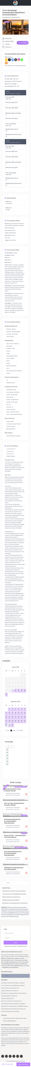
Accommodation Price (12, 76)
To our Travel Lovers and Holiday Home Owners (14, 894)
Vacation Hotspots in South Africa (10, 900)
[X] (15, 59)
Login (15, 942)
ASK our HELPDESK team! (9, 1021)
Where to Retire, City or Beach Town (11, 897)
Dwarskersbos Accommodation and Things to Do (13, 1008)
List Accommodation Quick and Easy (10, 1011)
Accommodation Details (13, 250)
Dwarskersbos (6, 17)
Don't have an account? (10, 946)
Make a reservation (23, 1064)
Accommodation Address (13, 220)
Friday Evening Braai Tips (7, 998)
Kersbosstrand (15, 17)
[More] (6, 62)
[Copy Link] (6, 59)
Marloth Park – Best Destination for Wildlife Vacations (14, 1006)
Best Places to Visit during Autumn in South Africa (14, 903)
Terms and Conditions (12, 446)
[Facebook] (12, 59)
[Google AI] (9, 59)
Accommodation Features (13, 322)
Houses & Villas (9, 41)
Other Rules (8, 475)
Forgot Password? (22, 946)
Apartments (8, 795)
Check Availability (22, 42)
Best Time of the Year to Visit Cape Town (11, 1001)
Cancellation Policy (9, 460)
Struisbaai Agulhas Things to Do (9, 996)
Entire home (8, 38)
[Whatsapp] (21, 59)
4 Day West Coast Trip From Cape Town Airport (14, 891)
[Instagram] (18, 59)
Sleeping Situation (11, 198)
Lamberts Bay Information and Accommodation (13, 1003)
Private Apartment (16, 795)
